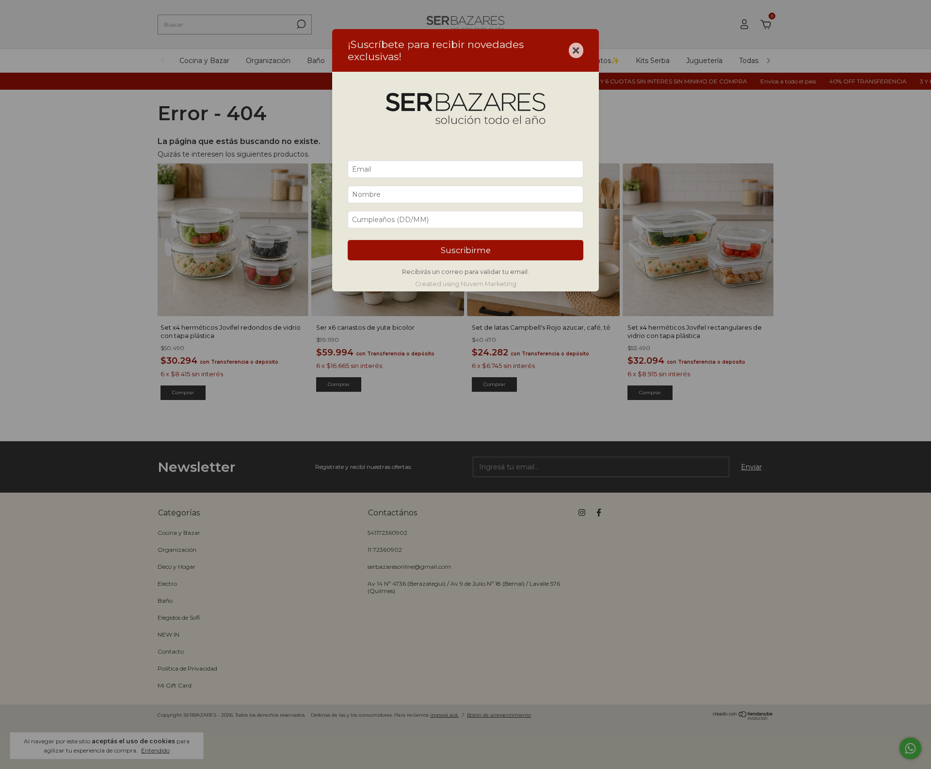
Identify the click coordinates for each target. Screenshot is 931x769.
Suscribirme (466, 250)
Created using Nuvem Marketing (465, 284)
